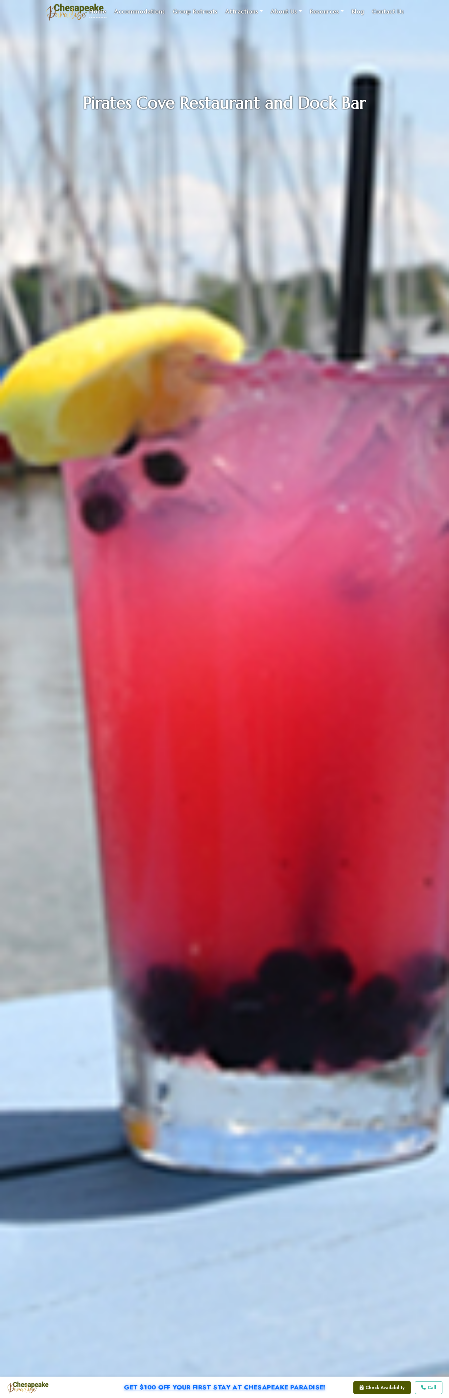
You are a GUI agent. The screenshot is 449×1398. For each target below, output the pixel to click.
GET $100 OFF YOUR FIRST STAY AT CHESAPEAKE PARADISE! (224, 1387)
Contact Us (388, 11)
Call (432, 1387)
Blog (358, 11)
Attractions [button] (241, 11)
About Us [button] (284, 11)
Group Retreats (195, 11)
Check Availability (385, 1387)
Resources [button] (324, 11)
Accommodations (139, 11)
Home (97, 11)
